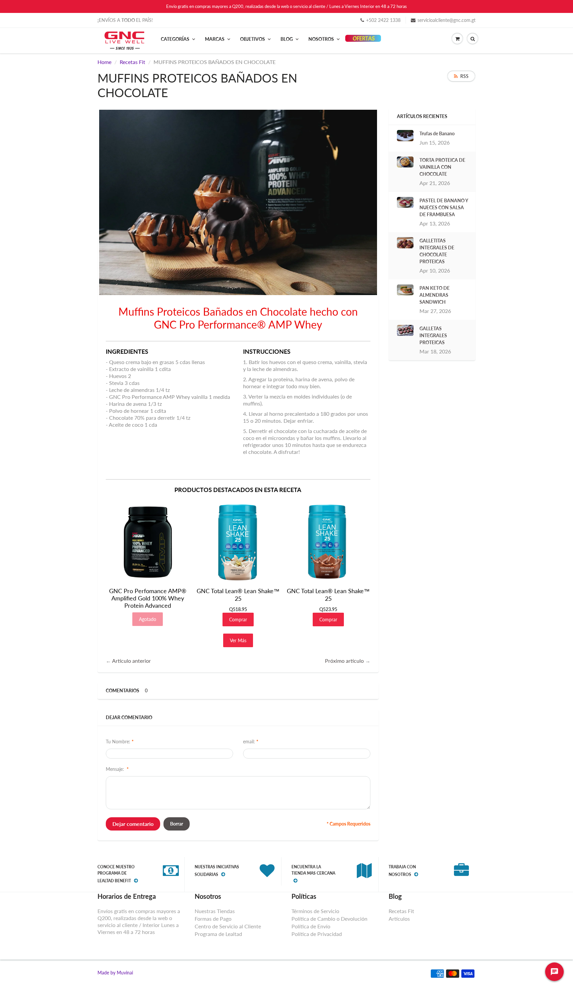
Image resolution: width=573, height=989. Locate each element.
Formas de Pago (213, 918)
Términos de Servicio (315, 911)
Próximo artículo (344, 660)
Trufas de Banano (437, 133)
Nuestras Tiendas (215, 911)
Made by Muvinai (115, 972)
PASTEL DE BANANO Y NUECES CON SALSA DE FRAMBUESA (443, 207)
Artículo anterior (131, 660)
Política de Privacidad (316, 934)
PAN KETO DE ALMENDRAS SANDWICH (434, 295)
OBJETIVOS (252, 39)
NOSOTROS (321, 39)
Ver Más (238, 640)
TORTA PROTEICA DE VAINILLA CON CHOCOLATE (442, 167)
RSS (464, 76)
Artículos (399, 918)
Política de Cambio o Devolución (329, 918)
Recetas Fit (132, 62)
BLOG (287, 39)
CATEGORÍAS (175, 39)
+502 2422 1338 (383, 20)
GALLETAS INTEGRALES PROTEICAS (433, 335)
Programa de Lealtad (218, 934)
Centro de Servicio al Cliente (228, 926)
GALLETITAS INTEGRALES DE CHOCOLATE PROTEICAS (436, 251)
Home (104, 62)
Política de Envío (310, 926)
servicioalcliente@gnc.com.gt (446, 20)
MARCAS (214, 39)
